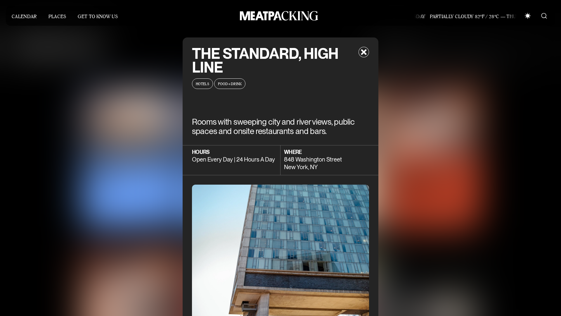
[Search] (544, 16)
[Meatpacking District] (277, 15)
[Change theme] (527, 16)
